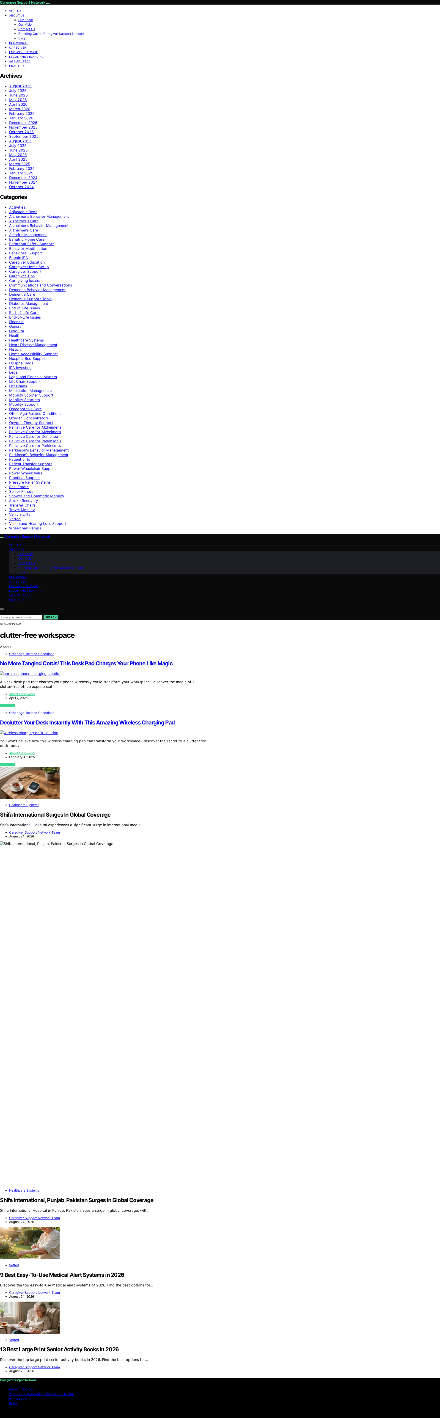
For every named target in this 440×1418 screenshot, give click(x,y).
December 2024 (23, 177)
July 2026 (18, 90)
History (15, 349)
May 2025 (18, 154)
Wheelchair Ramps (25, 528)
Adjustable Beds (23, 211)
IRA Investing (20, 367)
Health (14, 335)
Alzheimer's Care (23, 221)
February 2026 (22, 113)
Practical (18, 66)
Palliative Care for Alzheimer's (35, 427)
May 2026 (18, 99)
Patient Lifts (19, 459)
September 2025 (23, 136)
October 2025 (21, 131)
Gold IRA (16, 331)
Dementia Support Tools (30, 299)
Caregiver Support (25, 271)
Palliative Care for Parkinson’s (35, 445)
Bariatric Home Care (26, 239)
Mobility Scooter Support (31, 395)
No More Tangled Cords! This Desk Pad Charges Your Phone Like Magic (86, 663)
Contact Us (26, 29)
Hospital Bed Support (28, 358)
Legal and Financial (26, 56)
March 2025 (19, 164)
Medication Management (30, 390)
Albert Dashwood (22, 694)
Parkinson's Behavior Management (39, 450)
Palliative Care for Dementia (33, 436)
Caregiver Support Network (22, 2)
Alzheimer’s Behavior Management (39, 225)
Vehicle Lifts (19, 514)
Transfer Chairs (22, 505)
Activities (17, 207)
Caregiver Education (27, 262)
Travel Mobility (22, 509)
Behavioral (18, 43)
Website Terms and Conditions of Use (41, 1394)
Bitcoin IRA (18, 257)
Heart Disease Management (33, 344)
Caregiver (17, 47)
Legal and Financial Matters (33, 376)
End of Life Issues (24, 308)
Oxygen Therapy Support (31, 422)
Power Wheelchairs (25, 473)
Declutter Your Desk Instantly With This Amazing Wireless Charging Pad (87, 722)
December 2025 (23, 122)
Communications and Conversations (40, 285)
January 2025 (21, 173)
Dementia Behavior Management (37, 289)
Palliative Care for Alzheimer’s (35, 432)
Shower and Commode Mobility (36, 496)
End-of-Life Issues (25, 317)
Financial (16, 321)
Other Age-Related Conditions (35, 413)
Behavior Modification (28, 248)
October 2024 (21, 186)
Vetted (15, 11)
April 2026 (18, 104)
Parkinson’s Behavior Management (38, 454)
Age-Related (20, 61)
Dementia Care (22, 294)
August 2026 (20, 86)
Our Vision (25, 24)
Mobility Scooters (24, 399)
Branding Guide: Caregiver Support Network (51, 34)
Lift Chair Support (25, 381)
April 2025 (18, 159)
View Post (7, 705)
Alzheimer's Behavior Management (39, 216)
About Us (17, 15)
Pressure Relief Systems (30, 482)
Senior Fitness (21, 491)
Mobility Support (23, 404)
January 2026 (21, 118)
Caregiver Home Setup (29, 266)
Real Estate (19, 487)
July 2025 (18, 145)
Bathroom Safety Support (31, 244)
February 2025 (22, 168)
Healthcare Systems (26, 340)
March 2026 (19, 109)
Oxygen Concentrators (29, 418)
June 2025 (18, 150)
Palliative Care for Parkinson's (35, 441)
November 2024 (23, 182)
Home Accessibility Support (33, 354)
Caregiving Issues (24, 280)
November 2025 (23, 127)
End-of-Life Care (23, 52)
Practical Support (24, 477)
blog (21, 38)
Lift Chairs (18, 386)
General (15, 326)
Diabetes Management (28, 303)
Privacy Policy (22, 1389)
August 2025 (20, 141)
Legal (14, 372)
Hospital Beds (21, 363)
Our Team (25, 20)
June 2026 (18, 95)
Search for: (8, 612)
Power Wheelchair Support (32, 468)
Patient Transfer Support (30, 464)
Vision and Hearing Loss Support (37, 523)
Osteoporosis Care (25, 409)
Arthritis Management (28, 234)
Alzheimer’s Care (23, 230)
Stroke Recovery (23, 500)
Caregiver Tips (22, 276)
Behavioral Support (26, 253)
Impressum (18, 1398)
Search (50, 617)
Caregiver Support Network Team (34, 832)
